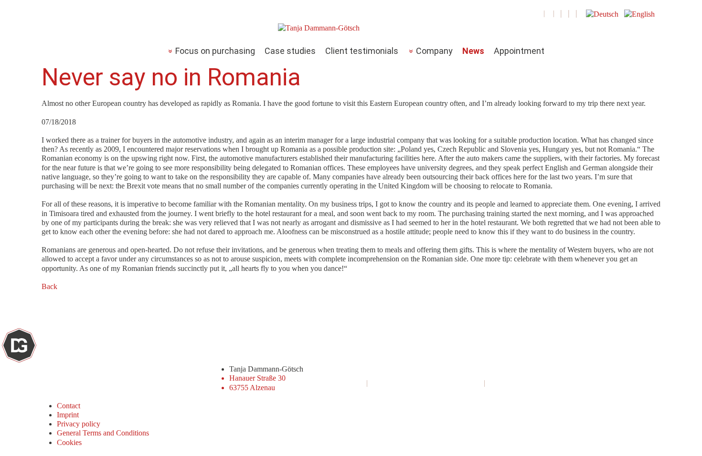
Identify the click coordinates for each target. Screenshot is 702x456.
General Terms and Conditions (103, 433)
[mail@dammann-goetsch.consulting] (549, 13)
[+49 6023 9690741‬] (539, 13)
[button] (603, 13)
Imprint (68, 415)
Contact (68, 406)
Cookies (69, 442)
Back (49, 286)
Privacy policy (78, 424)
